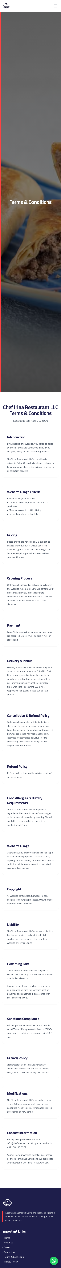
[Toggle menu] (55, 6)
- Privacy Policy (10, 1261)
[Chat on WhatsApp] (54, 1261)
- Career (6, 1247)
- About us (7, 1242)
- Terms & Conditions (13, 1257)
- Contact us (8, 1252)
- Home (6, 1238)
